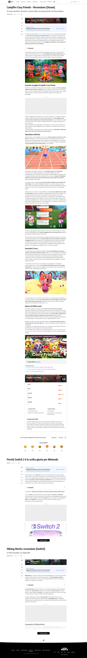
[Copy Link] (21, 34)
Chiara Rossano (10, 14)
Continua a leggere (43, 540)
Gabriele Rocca (10, 555)
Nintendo (28, 478)
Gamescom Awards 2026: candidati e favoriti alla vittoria (39, 367)
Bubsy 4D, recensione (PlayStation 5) (35, 371)
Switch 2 (53, 479)
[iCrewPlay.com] (10, 2)
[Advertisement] (46, 106)
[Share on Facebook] (21, 22)
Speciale (38, 362)
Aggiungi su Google (60, 28)
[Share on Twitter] (21, 25)
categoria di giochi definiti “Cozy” (46, 34)
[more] (57, 2)
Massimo (8, 462)
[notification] (71, 1)
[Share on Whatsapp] (21, 28)
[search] (73, 2)
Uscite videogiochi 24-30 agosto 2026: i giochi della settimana (40, 369)
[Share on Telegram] (21, 31)
